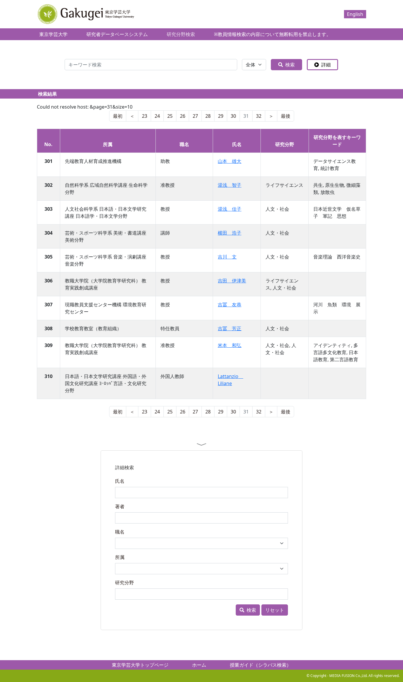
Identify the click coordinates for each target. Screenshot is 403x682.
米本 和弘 (229, 345)
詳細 (326, 64)
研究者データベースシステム (117, 34)
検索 (290, 64)
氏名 (119, 481)
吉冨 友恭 (229, 304)
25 (170, 116)
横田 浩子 (229, 233)
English (355, 14)
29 (220, 116)
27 (195, 116)
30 (233, 116)
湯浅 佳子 (229, 209)
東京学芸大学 (53, 34)
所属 (119, 557)
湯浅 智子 (229, 185)
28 (208, 116)
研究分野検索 (181, 34)
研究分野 (124, 582)
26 (182, 116)
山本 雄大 (229, 161)
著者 (119, 506)
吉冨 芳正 (229, 328)
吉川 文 (227, 256)
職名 (119, 532)
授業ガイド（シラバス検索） (260, 665)
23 (144, 116)
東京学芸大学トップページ (140, 665)
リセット (274, 610)
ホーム (199, 665)
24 (157, 116)
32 (258, 116)
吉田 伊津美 (232, 280)
